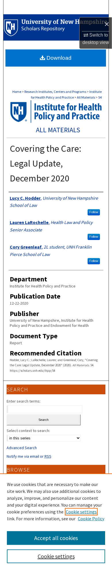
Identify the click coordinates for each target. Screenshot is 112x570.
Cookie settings (81, 512)
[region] (56, 521)
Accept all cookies (56, 537)
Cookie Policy (91, 518)
